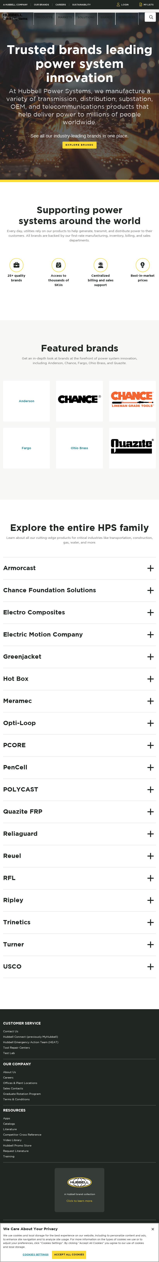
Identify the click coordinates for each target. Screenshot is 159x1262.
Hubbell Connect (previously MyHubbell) (30, 1036)
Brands (106, 17)
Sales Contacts (13, 1088)
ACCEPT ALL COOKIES (69, 1255)
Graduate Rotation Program (22, 1093)
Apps (6, 1118)
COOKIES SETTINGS (35, 1255)
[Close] (153, 1229)
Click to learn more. (80, 1200)
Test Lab (9, 1053)
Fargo (26, 448)
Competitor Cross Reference (22, 1134)
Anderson (26, 401)
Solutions (86, 17)
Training (8, 1156)
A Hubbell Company (15, 4)
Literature (10, 1129)
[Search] (151, 16)
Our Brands (41, 4)
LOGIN (125, 4)
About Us (9, 1072)
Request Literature (16, 1150)
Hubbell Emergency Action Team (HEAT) (30, 1042)
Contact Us (10, 1031)
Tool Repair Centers (16, 1047)
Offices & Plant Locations (20, 1083)
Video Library (12, 1140)
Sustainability (81, 4)
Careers (60, 4)
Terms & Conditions (16, 1099)
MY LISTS (149, 4)
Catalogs (9, 1123)
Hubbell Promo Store (17, 1145)
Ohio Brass (79, 448)
